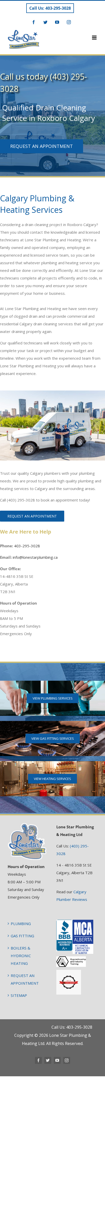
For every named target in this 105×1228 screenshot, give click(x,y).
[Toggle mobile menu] (94, 37)
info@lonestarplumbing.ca (35, 557)
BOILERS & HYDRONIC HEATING (21, 955)
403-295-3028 (27, 545)
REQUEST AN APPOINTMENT (25, 979)
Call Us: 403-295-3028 (50, 8)
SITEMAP (19, 995)
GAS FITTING (22, 935)
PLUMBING (21, 923)
